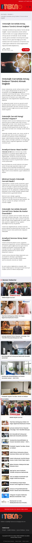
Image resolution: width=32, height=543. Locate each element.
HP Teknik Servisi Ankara (8, 541)
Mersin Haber (18, 541)
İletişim (4, 530)
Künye (27, 530)
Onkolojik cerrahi (7, 152)
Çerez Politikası (21, 530)
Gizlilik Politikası (11, 530)
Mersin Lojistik (26, 541)
